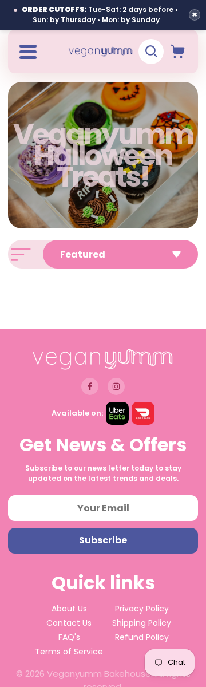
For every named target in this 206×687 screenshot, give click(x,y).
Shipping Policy (141, 623)
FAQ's (69, 637)
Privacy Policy (142, 608)
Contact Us (69, 623)
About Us (69, 608)
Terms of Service (69, 651)
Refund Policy (142, 637)
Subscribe (103, 540)
